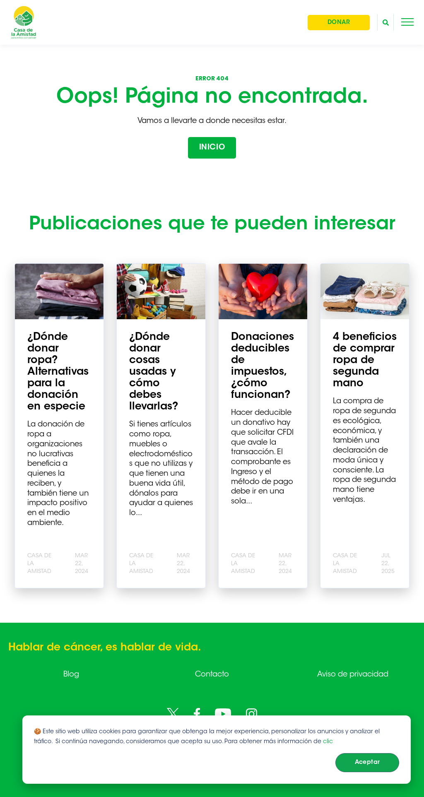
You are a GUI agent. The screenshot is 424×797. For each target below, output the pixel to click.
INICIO (212, 148)
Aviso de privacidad (352, 675)
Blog (71, 675)
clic (328, 742)
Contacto (212, 675)
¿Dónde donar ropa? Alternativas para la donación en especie (58, 372)
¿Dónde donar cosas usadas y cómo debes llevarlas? (153, 372)
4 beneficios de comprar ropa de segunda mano (365, 360)
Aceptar (367, 763)
